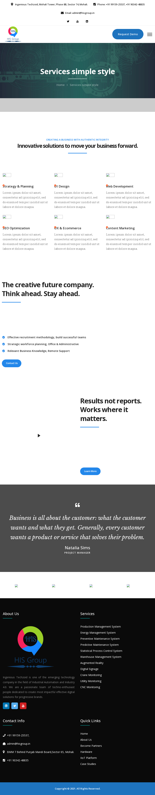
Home (61, 85)
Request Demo (128, 34)
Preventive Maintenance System (100, 638)
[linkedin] (87, 21)
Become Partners (91, 746)
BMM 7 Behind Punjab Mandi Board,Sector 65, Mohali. (40, 752)
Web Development (119, 186)
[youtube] (77, 21)
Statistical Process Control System (101, 651)
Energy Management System (98, 632)
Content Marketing (120, 228)
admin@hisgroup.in (18, 743)
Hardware (86, 752)
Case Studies (88, 764)
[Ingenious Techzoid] (13, 34)
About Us (86, 739)
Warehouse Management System (100, 657)
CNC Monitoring (90, 687)
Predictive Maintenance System (99, 644)
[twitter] (68, 21)
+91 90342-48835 (18, 760)
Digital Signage (89, 669)
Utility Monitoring (90, 681)
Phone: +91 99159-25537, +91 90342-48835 (121, 4)
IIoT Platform (88, 758)
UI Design (61, 186)
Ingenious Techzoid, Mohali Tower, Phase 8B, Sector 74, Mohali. (51, 4)
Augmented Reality (91, 663)
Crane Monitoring (91, 675)
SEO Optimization (16, 228)
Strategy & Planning (18, 186)
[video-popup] (38, 435)
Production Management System (100, 626)
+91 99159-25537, (18, 735)
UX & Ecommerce (67, 228)
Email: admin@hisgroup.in (80, 13)
